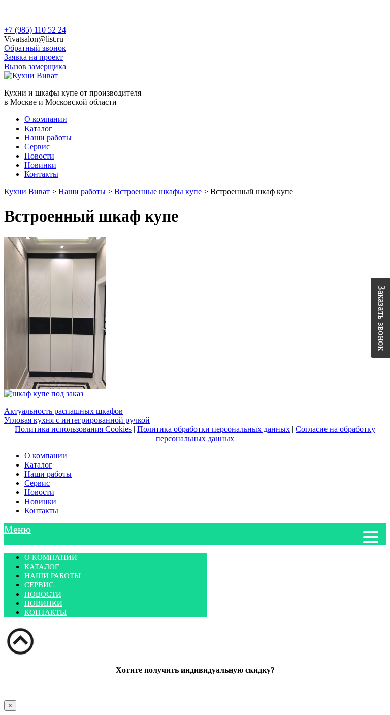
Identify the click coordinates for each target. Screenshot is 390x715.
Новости (39, 155)
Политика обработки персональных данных (213, 429)
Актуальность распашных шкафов (63, 411)
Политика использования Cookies (73, 429)
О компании (45, 119)
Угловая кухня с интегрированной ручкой (77, 420)
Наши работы (48, 137)
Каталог (38, 128)
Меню (17, 529)
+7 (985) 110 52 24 (35, 29)
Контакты (41, 174)
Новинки (40, 165)
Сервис (37, 146)
